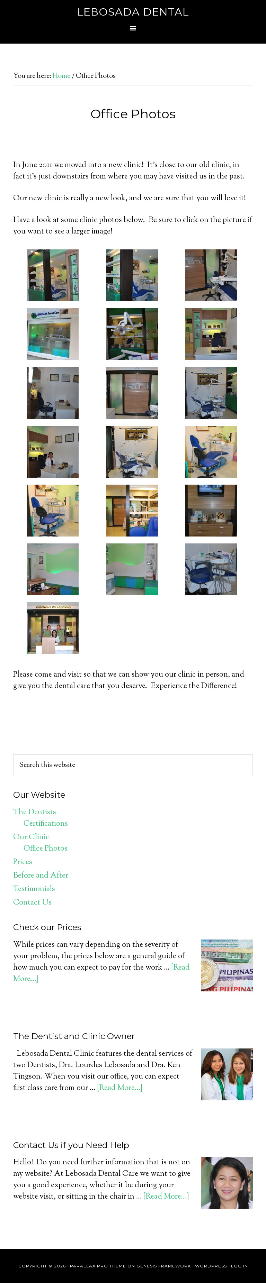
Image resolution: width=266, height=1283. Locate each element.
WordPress (211, 1265)
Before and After (40, 875)
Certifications (46, 824)
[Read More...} (119, 1088)
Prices (22, 862)
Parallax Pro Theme (98, 1265)
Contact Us (32, 902)
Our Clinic (31, 837)
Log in (239, 1265)
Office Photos (46, 848)
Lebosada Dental (133, 12)
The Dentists (34, 812)
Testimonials (34, 889)
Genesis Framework (163, 1265)
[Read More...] (166, 1196)
